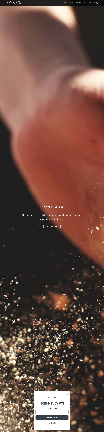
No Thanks (52, 423)
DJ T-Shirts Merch (15, 3)
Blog (89, 2)
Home (64, 2)
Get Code (52, 417)
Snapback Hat (80, 2)
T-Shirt (71, 2)
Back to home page (52, 226)
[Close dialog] (68, 393)
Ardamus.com (14, 2)
